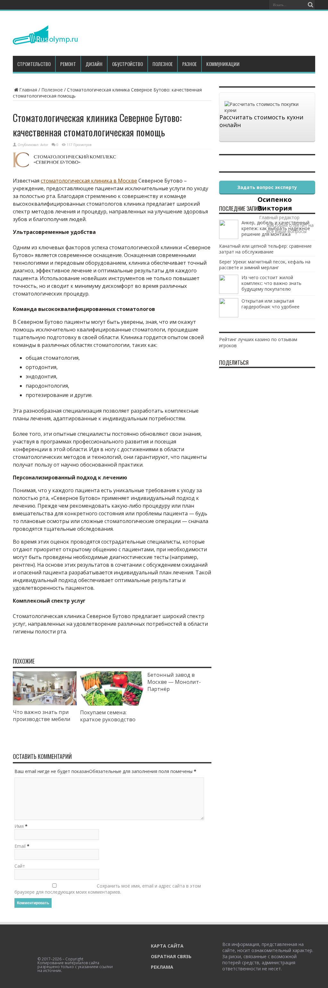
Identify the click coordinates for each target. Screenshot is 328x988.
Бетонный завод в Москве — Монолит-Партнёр (174, 681)
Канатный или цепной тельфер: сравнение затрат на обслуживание (265, 249)
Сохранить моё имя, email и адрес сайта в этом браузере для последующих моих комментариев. (107, 889)
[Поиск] (310, 5)
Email (20, 846)
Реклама (162, 967)
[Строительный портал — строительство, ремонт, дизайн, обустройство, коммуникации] (45, 39)
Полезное (162, 63)
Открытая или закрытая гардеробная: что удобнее (270, 304)
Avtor (44, 144)
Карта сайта (167, 946)
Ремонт (68, 63)
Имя (19, 826)
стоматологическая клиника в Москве (89, 180)
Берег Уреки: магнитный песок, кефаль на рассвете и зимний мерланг (264, 265)
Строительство (34, 63)
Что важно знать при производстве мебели (41, 716)
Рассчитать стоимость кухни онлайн (261, 121)
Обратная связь (171, 956)
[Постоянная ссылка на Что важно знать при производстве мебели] (45, 703)
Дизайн (94, 63)
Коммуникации (223, 63)
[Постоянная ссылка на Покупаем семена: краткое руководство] (112, 704)
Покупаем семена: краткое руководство (107, 716)
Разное (189, 63)
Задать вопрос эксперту (267, 187)
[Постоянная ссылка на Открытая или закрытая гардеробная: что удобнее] (228, 316)
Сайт (19, 866)
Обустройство (127, 63)
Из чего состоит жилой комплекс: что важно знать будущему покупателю (271, 283)
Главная (28, 90)
